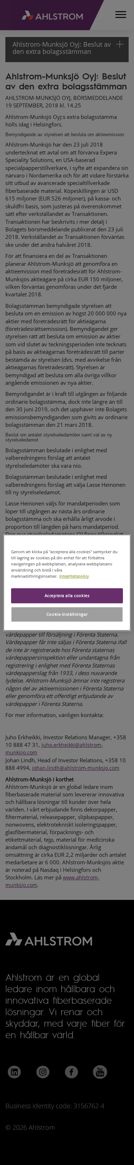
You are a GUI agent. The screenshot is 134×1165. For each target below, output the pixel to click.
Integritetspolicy (74, 576)
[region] (66, 582)
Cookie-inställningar (67, 614)
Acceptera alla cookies (67, 595)
